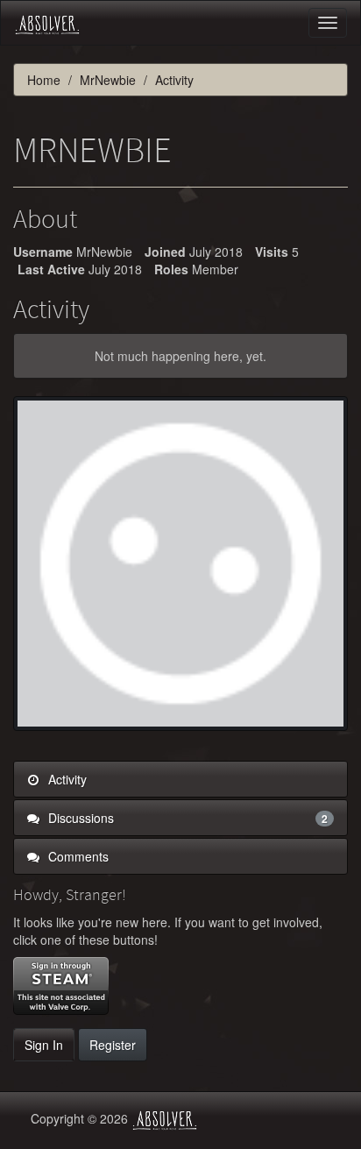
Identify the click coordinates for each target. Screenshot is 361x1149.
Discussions (186, 817)
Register (112, 1044)
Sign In (44, 1044)
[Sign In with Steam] (61, 986)
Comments (77, 856)
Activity (66, 779)
